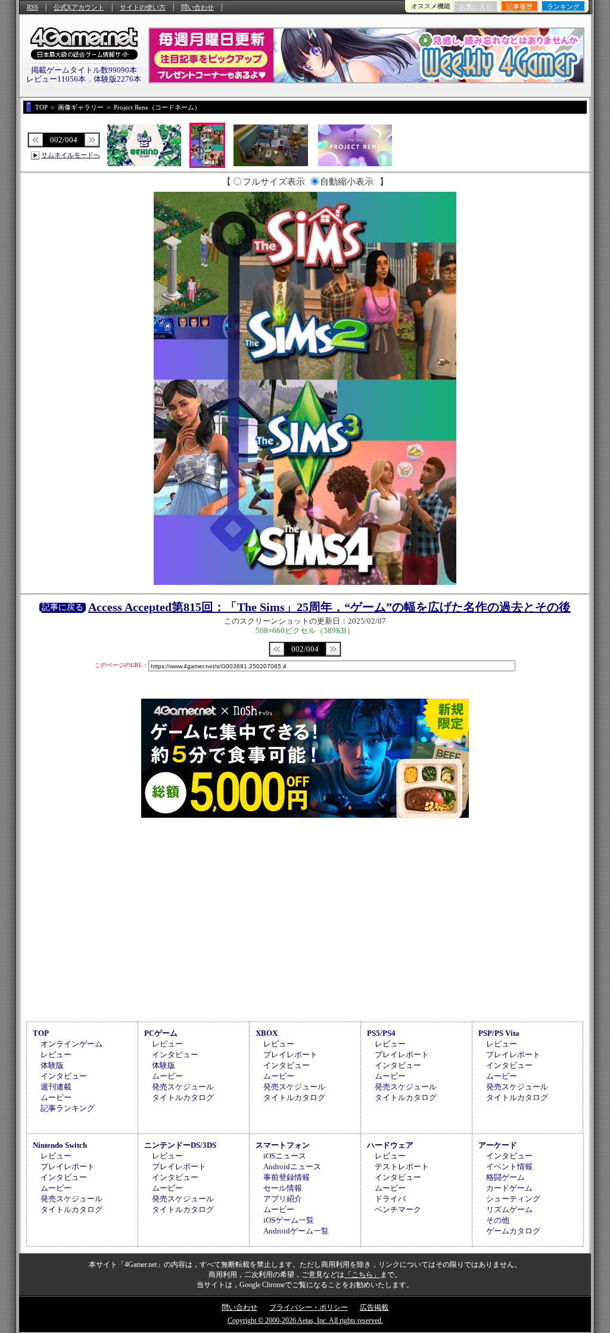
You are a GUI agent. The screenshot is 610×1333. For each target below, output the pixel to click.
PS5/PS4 (381, 1033)
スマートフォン (283, 1145)
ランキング (563, 6)
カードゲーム (509, 1187)
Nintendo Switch (60, 1145)
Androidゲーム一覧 (296, 1230)
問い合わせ (197, 7)
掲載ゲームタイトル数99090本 (84, 70)
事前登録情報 (286, 1177)
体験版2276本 (117, 78)
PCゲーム (161, 1033)
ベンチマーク (398, 1209)
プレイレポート (290, 1054)
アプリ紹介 (282, 1198)
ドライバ (390, 1198)
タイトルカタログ (183, 1097)
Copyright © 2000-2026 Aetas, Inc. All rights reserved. (305, 1320)
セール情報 (282, 1187)
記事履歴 (519, 6)
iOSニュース (284, 1155)
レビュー (56, 1054)
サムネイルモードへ (70, 154)
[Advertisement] (305, 917)
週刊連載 (56, 1086)
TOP (41, 1033)
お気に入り (475, 6)
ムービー (56, 1097)
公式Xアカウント (79, 7)
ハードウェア (390, 1145)
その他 (497, 1220)
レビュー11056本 (56, 78)
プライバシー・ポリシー (308, 1307)
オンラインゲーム (71, 1043)
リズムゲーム (509, 1209)
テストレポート (402, 1166)
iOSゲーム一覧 (288, 1220)
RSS (32, 7)
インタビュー (64, 1076)
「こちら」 (362, 1274)
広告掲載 (374, 1307)
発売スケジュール (183, 1086)
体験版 (52, 1065)
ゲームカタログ (513, 1230)
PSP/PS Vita (498, 1033)
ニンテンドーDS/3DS (180, 1145)
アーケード (497, 1145)
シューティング (513, 1198)
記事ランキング (68, 1108)
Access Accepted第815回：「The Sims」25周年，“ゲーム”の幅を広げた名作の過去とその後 (329, 606)
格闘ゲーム (505, 1177)
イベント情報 (509, 1166)
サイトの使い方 (143, 7)
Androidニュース (292, 1166)
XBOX (267, 1033)
